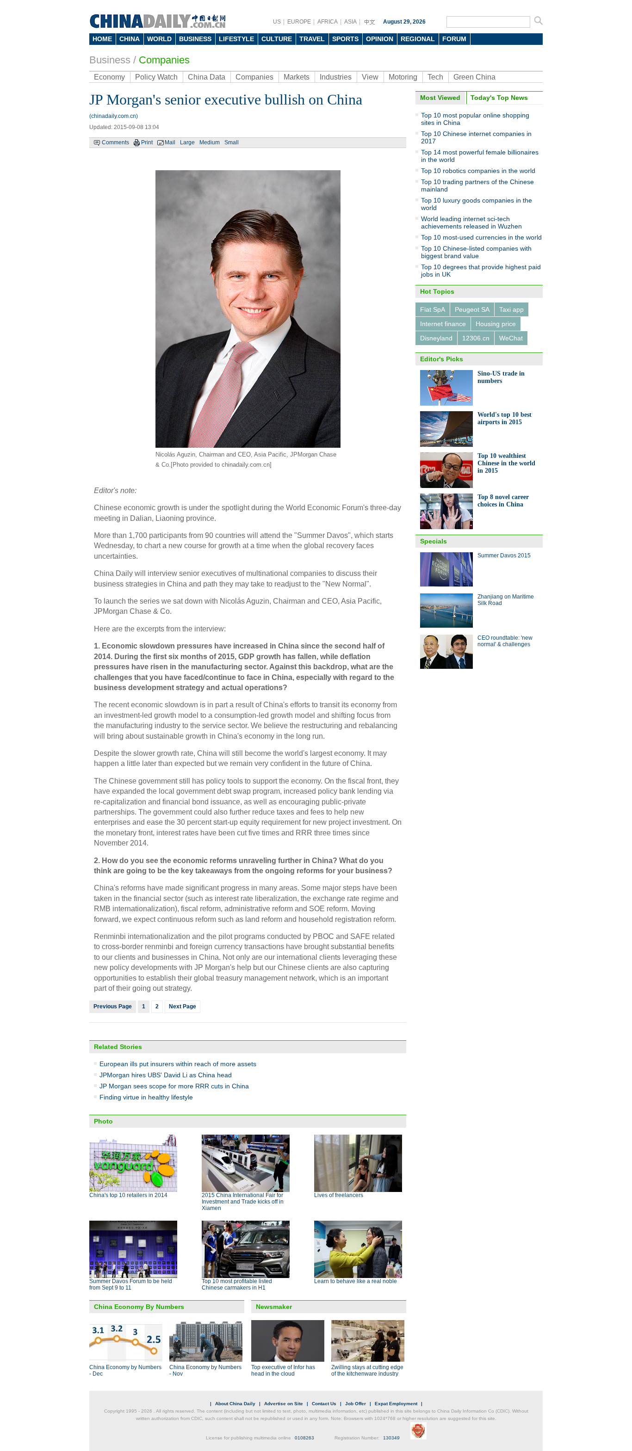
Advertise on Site (283, 1403)
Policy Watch (156, 77)
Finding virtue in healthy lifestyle (146, 1097)
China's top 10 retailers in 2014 (128, 1195)
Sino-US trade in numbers (501, 377)
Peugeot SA (472, 309)
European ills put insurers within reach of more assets (177, 1064)
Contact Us (324, 1403)
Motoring (403, 77)
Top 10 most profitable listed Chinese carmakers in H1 (237, 1284)
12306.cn (475, 338)
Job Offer (355, 1403)
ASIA (350, 22)
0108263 (304, 1437)
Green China (474, 77)
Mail (170, 142)
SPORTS (345, 39)
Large (187, 142)
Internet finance (443, 323)
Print (147, 142)
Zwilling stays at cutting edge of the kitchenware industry (367, 1370)
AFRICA (327, 22)
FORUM (454, 39)
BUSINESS (195, 39)
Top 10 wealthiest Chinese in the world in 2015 (506, 463)
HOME (102, 39)
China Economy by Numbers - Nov (205, 1370)
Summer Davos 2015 (504, 555)
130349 (391, 1437)
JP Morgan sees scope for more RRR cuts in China (174, 1086)
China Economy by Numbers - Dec (125, 1370)
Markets (297, 77)
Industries (336, 77)
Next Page (182, 1006)
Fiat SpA (432, 309)
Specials (433, 541)
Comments (115, 142)
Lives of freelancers (338, 1195)
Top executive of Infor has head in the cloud (283, 1370)
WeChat (511, 338)
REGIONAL (418, 39)
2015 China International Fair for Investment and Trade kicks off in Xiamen (243, 1201)
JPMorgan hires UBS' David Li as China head (165, 1075)
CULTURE (276, 39)
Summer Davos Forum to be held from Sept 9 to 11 (130, 1284)
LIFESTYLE (236, 39)
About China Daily (235, 1403)
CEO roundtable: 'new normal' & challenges (505, 641)
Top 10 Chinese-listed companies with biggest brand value (476, 252)
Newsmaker (274, 1306)
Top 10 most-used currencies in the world (481, 237)
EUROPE (299, 22)
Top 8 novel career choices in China (503, 501)
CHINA (129, 39)
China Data (206, 77)
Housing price (496, 323)
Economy (109, 77)
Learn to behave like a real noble (355, 1281)
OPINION (379, 39)
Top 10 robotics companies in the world (478, 170)
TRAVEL (312, 39)
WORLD (159, 39)
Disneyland (436, 338)
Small (231, 142)
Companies (164, 60)
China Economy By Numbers (139, 1306)
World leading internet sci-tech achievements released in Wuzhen (471, 222)
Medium (209, 142)
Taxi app (511, 309)
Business (109, 60)
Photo (103, 1121)
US (277, 22)
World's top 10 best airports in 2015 (504, 418)
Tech (435, 77)
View (370, 77)
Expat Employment (396, 1403)
